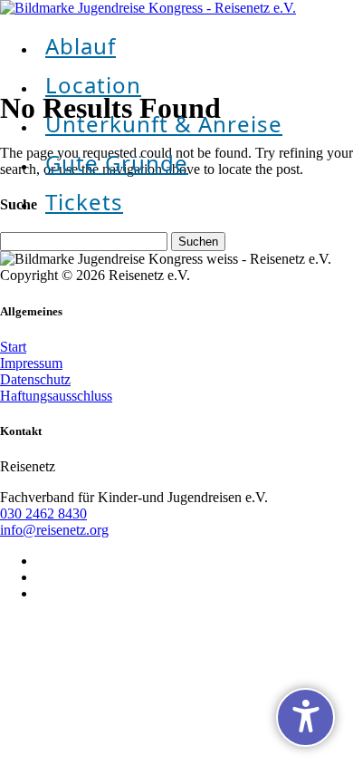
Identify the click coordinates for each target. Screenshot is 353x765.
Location (93, 85)
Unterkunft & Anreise (163, 124)
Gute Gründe (116, 163)
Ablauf (80, 46)
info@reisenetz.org (54, 529)
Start (13, 346)
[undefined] (305, 717)
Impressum (31, 363)
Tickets (84, 202)
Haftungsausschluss (56, 395)
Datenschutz (35, 379)
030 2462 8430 (43, 513)
